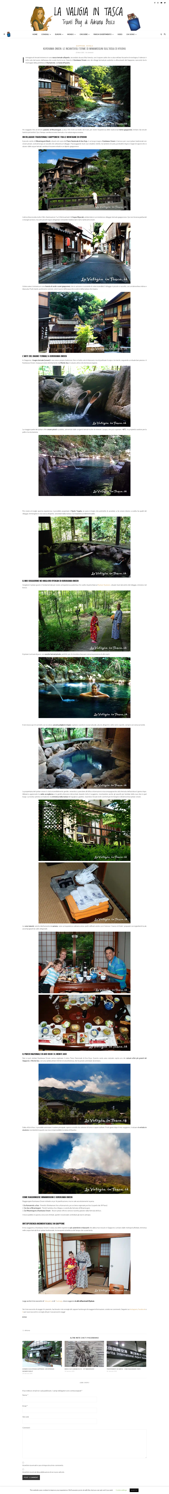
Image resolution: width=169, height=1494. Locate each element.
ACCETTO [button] (134, 1490)
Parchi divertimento (103, 34)
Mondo (70, 34)
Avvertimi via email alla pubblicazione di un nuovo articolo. (43, 1472)
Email (25, 1406)
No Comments (89, 52)
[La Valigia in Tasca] (84, 18)
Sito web (25, 1417)
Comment (26, 1428)
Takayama (48, 1301)
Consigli (45, 34)
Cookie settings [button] (121, 1490)
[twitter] (165, 3)
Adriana (27, 1330)
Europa (58, 34)
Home (35, 34)
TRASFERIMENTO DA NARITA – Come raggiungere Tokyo (123, 1369)
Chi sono (130, 34)
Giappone (80, 46)
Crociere (84, 34)
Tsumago (59, 1301)
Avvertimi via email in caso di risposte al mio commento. (43, 1465)
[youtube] (162, 3)
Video (120, 34)
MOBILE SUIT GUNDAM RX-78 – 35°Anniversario (79, 1369)
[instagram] (158, 3)
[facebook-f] (155, 3)
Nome (25, 1395)
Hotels (89, 46)
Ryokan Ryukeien (104, 585)
